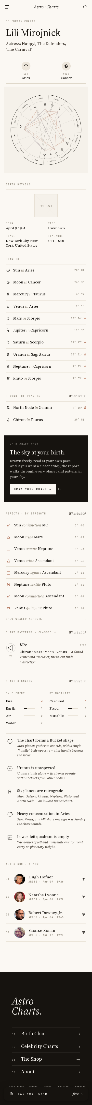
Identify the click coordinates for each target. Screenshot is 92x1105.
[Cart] (85, 7)
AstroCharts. (27, 1006)
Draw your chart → (33, 489)
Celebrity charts (20, 21)
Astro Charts (46, 7)
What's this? (77, 396)
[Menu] (7, 7)
